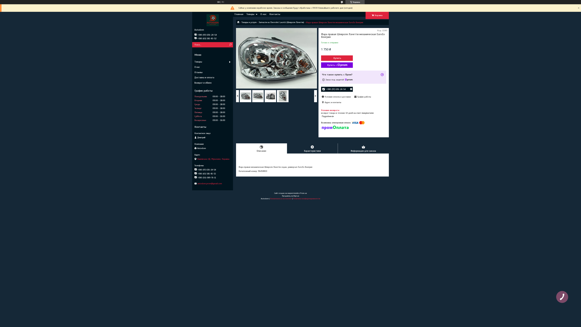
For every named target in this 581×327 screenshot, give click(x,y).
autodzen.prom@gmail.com (209, 183)
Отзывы (198, 72)
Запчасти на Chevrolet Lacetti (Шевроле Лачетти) (281, 22)
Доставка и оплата (204, 77)
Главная (239, 14)
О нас (263, 14)
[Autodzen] (212, 20)
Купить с (332, 65)
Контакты (274, 14)
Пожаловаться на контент (281, 199)
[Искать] (230, 44)
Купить (337, 58)
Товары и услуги (248, 22)
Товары (250, 14)
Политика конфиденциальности (306, 199)
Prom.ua (303, 193)
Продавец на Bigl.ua (290, 196)
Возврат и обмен (203, 82)
